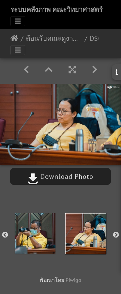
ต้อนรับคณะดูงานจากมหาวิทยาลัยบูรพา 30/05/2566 (54, 38)
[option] (35, 233)
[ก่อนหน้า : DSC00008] (26, 69)
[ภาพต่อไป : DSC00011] (95, 69)
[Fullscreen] (72, 69)
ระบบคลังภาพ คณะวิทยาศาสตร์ (56, 9)
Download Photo (65, 176)
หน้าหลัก (14, 38)
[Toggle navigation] (17, 21)
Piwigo (73, 279)
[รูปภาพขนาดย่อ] (49, 69)
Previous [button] (5, 235)
